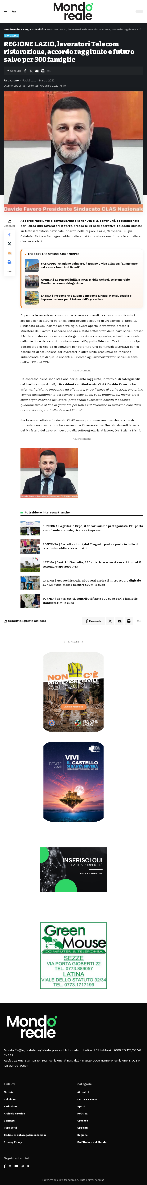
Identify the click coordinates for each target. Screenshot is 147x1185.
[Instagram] (22, 1166)
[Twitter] (10, 1166)
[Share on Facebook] (25, 71)
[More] (48, 71)
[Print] (42, 71)
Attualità (11, 36)
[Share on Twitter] (30, 71)
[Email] (36, 71)
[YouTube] (16, 1166)
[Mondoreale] (73, 11)
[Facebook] (5, 1166)
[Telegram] (27, 1166)
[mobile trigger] (7, 11)
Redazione (11, 80)
